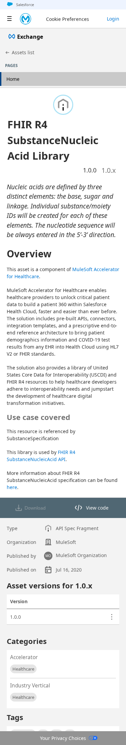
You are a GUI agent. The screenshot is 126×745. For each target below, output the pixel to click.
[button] (54, 140)
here (12, 487)
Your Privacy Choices (63, 738)
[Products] (9, 19)
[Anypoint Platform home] (25, 19)
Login (113, 18)
